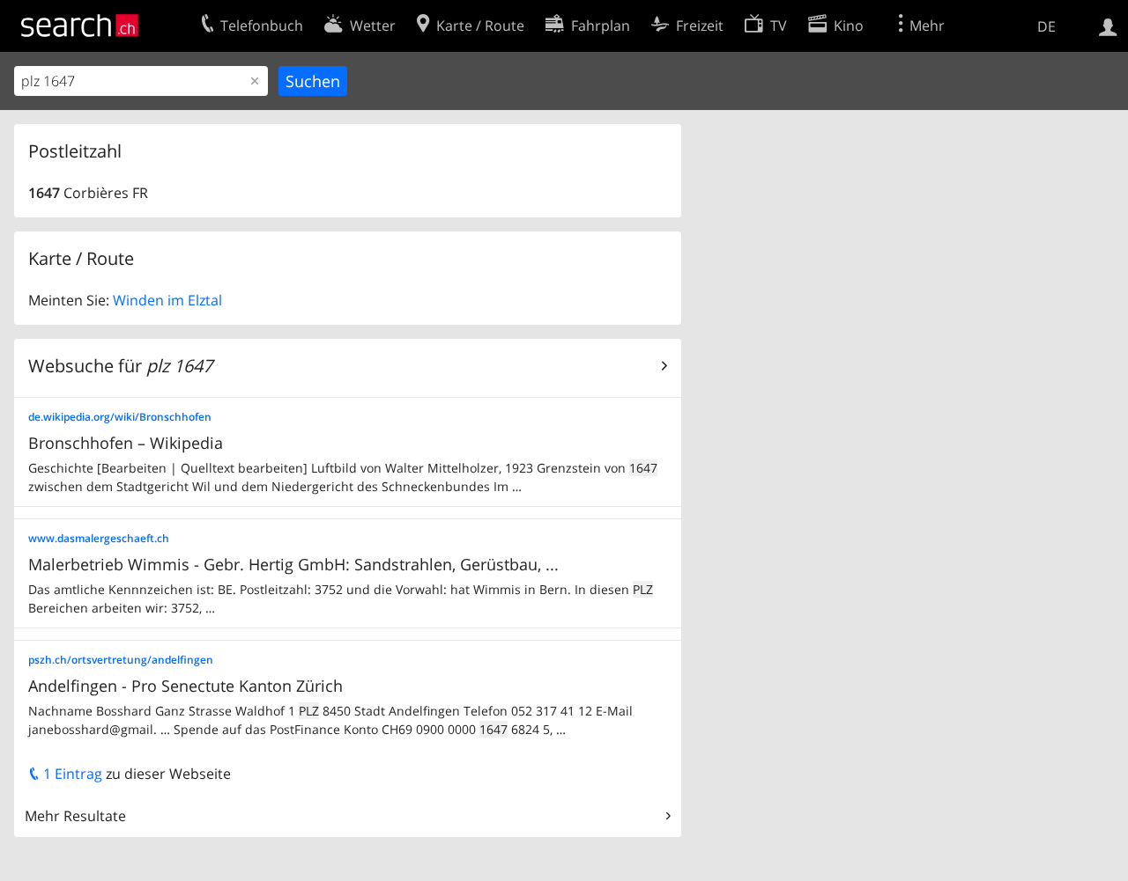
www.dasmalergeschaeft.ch (98, 538)
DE (1046, 26)
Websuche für (120, 366)
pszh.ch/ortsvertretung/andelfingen (120, 659)
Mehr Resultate (75, 816)
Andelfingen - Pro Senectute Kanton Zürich (185, 685)
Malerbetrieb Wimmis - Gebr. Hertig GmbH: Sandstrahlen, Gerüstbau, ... (293, 564)
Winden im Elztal (167, 300)
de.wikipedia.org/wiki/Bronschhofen (120, 416)
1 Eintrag (71, 773)
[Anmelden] (1108, 25)
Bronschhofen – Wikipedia (125, 442)
